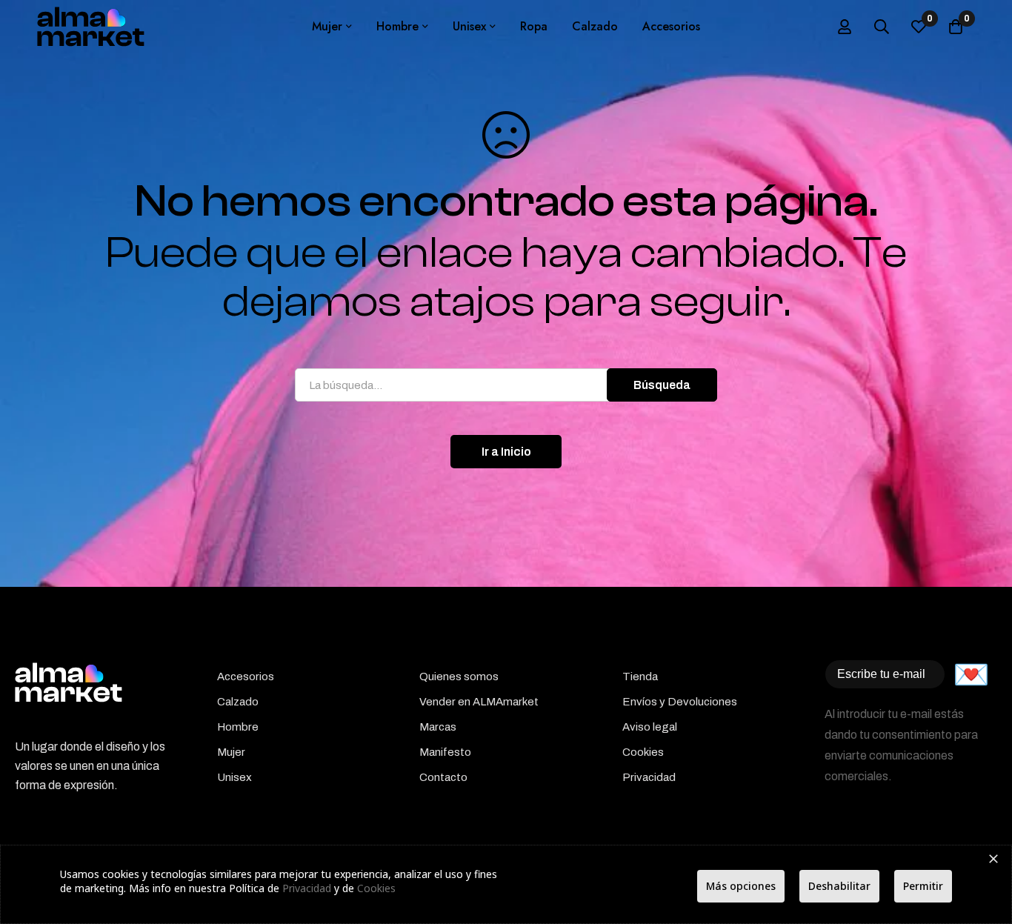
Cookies (376, 888)
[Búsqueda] (881, 27)
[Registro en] (844, 27)
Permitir (923, 886)
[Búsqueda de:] (506, 385)
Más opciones (741, 886)
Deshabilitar (839, 886)
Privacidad (306, 888)
